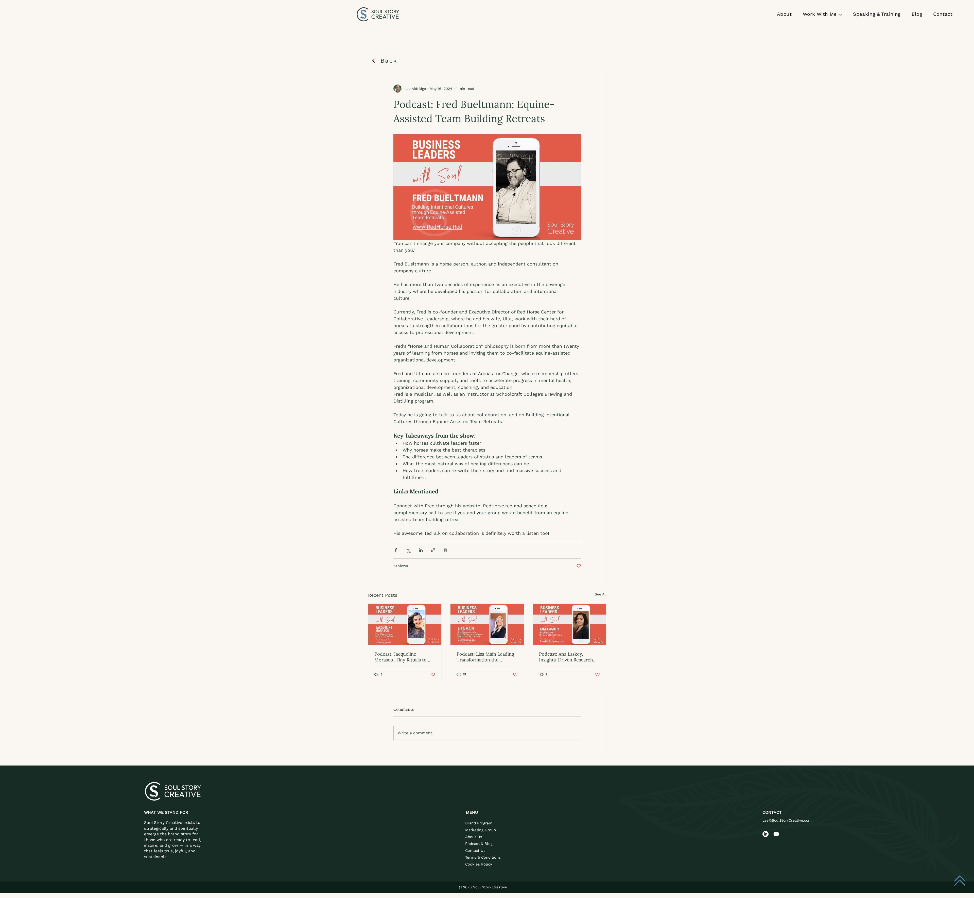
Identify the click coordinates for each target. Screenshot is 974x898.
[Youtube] (776, 834)
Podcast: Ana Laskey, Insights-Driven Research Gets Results (566, 657)
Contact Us (475, 850)
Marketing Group (480, 830)
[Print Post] (445, 550)
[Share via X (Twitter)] (408, 550)
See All (600, 594)
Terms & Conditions (483, 857)
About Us (473, 837)
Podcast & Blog (479, 843)
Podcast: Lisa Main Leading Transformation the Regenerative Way (485, 657)
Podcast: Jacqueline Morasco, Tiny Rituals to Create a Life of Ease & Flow (404, 657)
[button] (822, 14)
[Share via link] (433, 550)
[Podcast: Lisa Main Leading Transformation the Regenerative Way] (487, 624)
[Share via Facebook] (395, 550)
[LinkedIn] (765, 834)
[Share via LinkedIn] (420, 550)
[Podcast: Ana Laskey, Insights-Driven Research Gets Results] (569, 624)
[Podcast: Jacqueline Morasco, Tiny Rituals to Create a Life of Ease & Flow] (405, 624)
